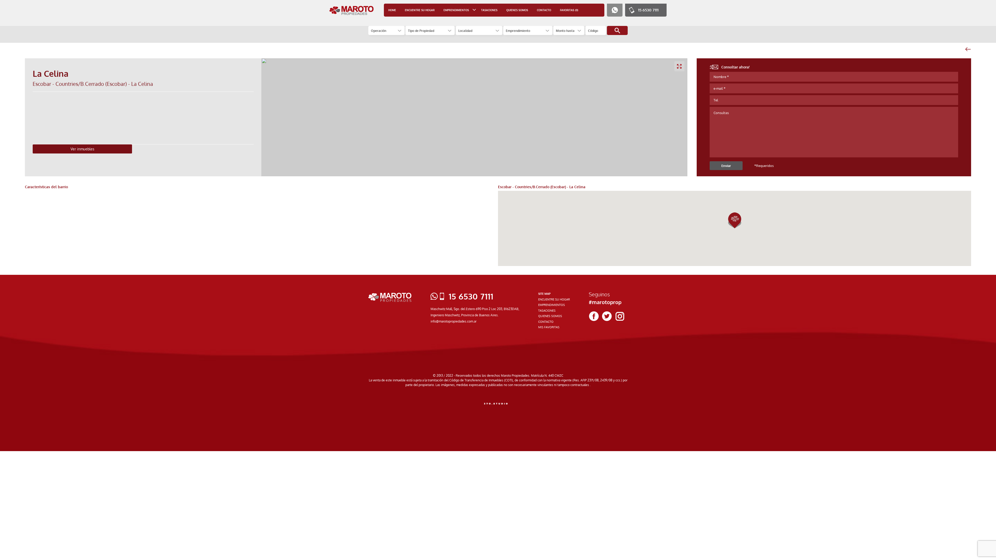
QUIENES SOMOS (517, 10)
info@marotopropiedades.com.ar (453, 321)
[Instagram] (620, 316)
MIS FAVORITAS (548, 327)
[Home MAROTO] (351, 10)
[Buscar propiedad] (617, 30)
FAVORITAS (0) (569, 10)
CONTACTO (544, 10)
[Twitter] (607, 316)
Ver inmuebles (82, 149)
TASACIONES (489, 10)
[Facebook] (594, 316)
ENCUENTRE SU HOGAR (420, 10)
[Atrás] (968, 49)
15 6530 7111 (648, 10)
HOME (392, 10)
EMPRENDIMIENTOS (551, 305)
